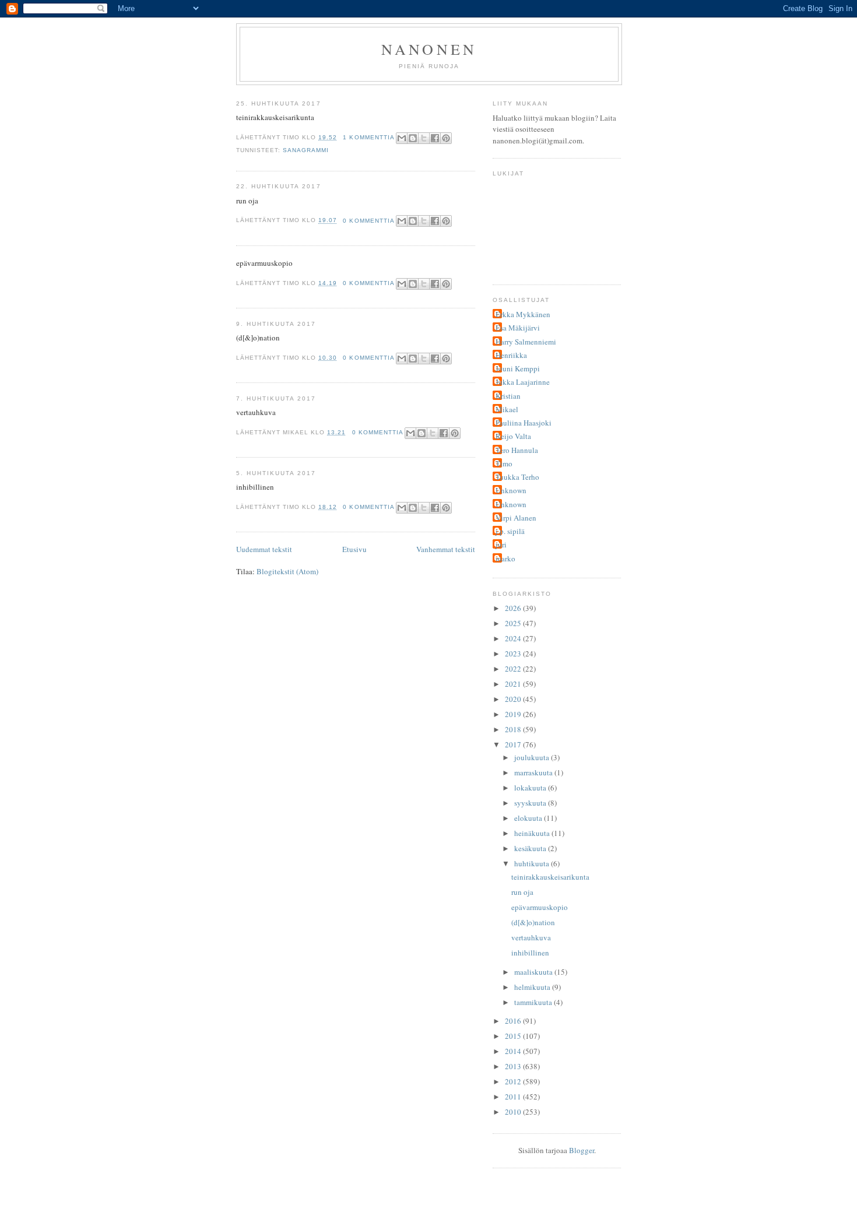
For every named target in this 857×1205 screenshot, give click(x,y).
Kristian (508, 396)
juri (501, 544)
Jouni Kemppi (518, 368)
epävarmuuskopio (539, 907)
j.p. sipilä (510, 531)
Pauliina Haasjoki (524, 422)
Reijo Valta (513, 436)
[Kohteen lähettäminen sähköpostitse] (402, 138)
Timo (504, 463)
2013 (514, 1066)
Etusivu (354, 549)
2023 (514, 653)
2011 (514, 1096)
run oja (522, 892)
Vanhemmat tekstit (445, 549)
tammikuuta (534, 1002)
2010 (514, 1111)
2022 (514, 668)
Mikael (507, 409)
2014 (514, 1051)
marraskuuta (534, 772)
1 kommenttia (368, 137)
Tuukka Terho (517, 477)
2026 (514, 608)
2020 (514, 699)
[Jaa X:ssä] (424, 138)
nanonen (429, 49)
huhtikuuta (532, 863)
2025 (514, 623)
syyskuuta (531, 803)
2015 (514, 1036)
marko (505, 558)
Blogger (581, 1150)
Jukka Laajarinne (523, 382)
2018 (514, 729)
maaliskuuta (534, 972)
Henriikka (511, 355)
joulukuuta (532, 757)
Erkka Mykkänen (523, 314)
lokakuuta (531, 787)
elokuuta (529, 818)
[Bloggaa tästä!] (413, 138)
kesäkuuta (531, 848)
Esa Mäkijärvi (518, 327)
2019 (514, 714)
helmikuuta (533, 987)
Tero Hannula (517, 450)
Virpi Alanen (516, 517)
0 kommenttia (368, 220)
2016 (514, 1021)
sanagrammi (306, 150)
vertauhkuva (531, 937)
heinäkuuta (533, 833)
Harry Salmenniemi (526, 341)
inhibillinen (530, 952)
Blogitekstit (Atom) (287, 571)
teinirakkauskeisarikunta (550, 877)
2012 (514, 1081)
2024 (514, 638)
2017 (514, 744)
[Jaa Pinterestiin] (446, 138)
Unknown (511, 490)
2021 (514, 684)
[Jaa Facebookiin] (435, 138)
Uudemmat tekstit (264, 549)
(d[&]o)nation (533, 922)
